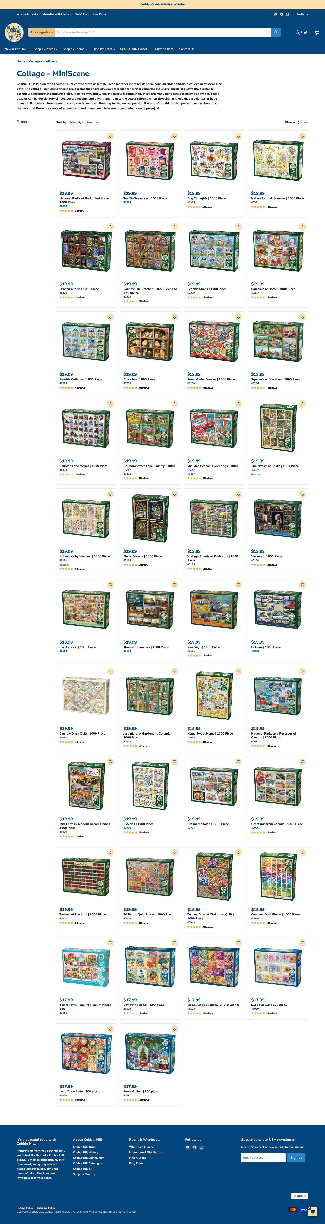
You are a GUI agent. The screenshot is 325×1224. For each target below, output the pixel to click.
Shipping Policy (46, 1208)
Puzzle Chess (164, 49)
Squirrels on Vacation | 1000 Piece (275, 379)
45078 (63, 1095)
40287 (255, 293)
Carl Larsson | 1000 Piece (77, 647)
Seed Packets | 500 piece (269, 1005)
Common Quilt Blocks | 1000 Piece (275, 914)
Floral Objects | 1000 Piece (142, 556)
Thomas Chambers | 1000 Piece (146, 647)
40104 (255, 560)
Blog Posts (99, 14)
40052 (63, 918)
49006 (63, 206)
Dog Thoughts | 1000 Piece (206, 198)
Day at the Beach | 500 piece (143, 1005)
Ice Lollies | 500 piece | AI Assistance (213, 1005)
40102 (127, 651)
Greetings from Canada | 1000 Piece (277, 824)
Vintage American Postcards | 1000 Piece (212, 558)
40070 (63, 832)
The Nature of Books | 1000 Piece (275, 466)
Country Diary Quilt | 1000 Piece (82, 734)
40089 (127, 741)
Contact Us (186, 49)
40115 (191, 564)
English (301, 14)
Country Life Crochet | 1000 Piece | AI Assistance (150, 291)
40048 (255, 918)
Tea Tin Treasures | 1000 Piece (145, 198)
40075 (191, 737)
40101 (191, 651)
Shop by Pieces (45, 49)
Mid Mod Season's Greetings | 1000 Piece (212, 468)
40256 (255, 383)
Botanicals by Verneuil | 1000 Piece (84, 556)
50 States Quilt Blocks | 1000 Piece (148, 914)
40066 (255, 828)
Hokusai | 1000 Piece (266, 647)
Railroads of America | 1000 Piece (83, 466)
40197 (255, 470)
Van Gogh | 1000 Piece (203, 647)
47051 (63, 1012)
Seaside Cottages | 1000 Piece (80, 379)
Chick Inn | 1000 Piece (139, 379)
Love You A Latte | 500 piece (79, 1091)
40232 (63, 470)
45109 (127, 1009)
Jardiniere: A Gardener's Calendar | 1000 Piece (148, 736)
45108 (191, 1009)
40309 (191, 293)
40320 (127, 297)
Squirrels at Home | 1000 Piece (273, 289)
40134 (127, 560)
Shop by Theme (74, 49)
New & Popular (16, 49)
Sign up (296, 1157)
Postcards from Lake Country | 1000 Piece (149, 468)
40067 (191, 828)
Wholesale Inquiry (27, 14)
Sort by (61, 122)
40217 (191, 474)
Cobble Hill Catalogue (87, 1163)
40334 (127, 202)
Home (21, 61)
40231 (127, 474)
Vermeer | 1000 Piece (266, 556)
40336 (191, 202)
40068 (127, 828)
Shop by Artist (102, 49)
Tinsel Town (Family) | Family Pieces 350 (85, 1007)
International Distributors (56, 14)
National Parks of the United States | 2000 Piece (85, 200)
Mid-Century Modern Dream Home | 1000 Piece (84, 826)
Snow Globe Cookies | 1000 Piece (211, 379)
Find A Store (82, 14)
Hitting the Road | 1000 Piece (208, 824)
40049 (191, 922)
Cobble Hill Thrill (84, 1147)
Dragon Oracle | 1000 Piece (79, 289)
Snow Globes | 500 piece (141, 1091)
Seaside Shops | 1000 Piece (206, 289)
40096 (255, 651)
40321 (63, 293)
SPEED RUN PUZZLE (135, 49)
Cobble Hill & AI (83, 1169)
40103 (63, 651)
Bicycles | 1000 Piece (138, 824)
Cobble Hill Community (88, 1158)
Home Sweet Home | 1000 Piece (210, 734)
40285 (63, 383)
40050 (127, 918)
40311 (255, 202)
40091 (63, 737)
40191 (63, 560)
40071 (255, 741)
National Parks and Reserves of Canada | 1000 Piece (273, 736)
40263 (127, 383)
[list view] (305, 122)
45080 (255, 1009)
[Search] (276, 32)
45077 (127, 1095)
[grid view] (300, 122)
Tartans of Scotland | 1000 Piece (82, 914)
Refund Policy (25, 1208)
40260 (191, 383)
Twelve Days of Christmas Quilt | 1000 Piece (210, 916)
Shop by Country (84, 1174)
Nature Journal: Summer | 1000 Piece (277, 198)
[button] (110, 136)
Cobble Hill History (85, 1152)
